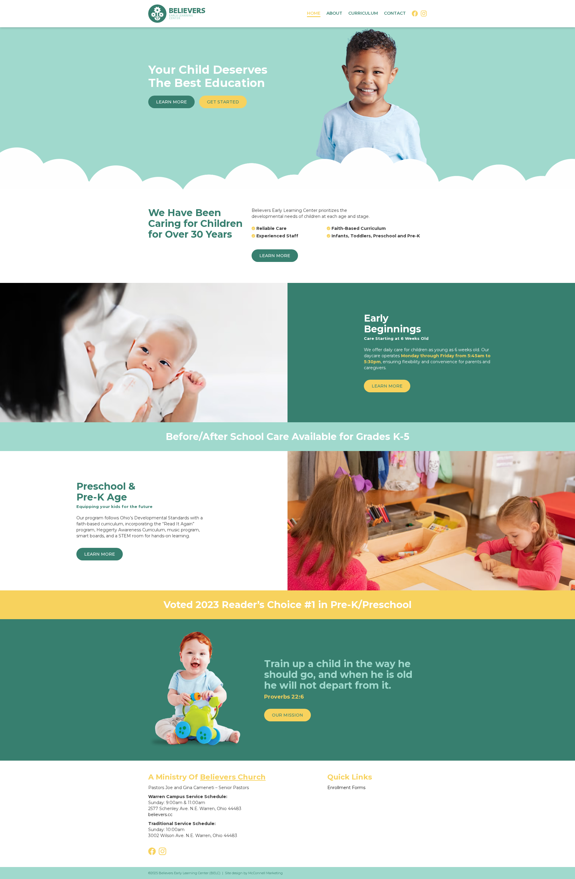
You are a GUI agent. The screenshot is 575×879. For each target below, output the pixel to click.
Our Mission (287, 715)
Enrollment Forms (346, 787)
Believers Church (233, 777)
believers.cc (160, 814)
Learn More (171, 102)
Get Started (223, 102)
